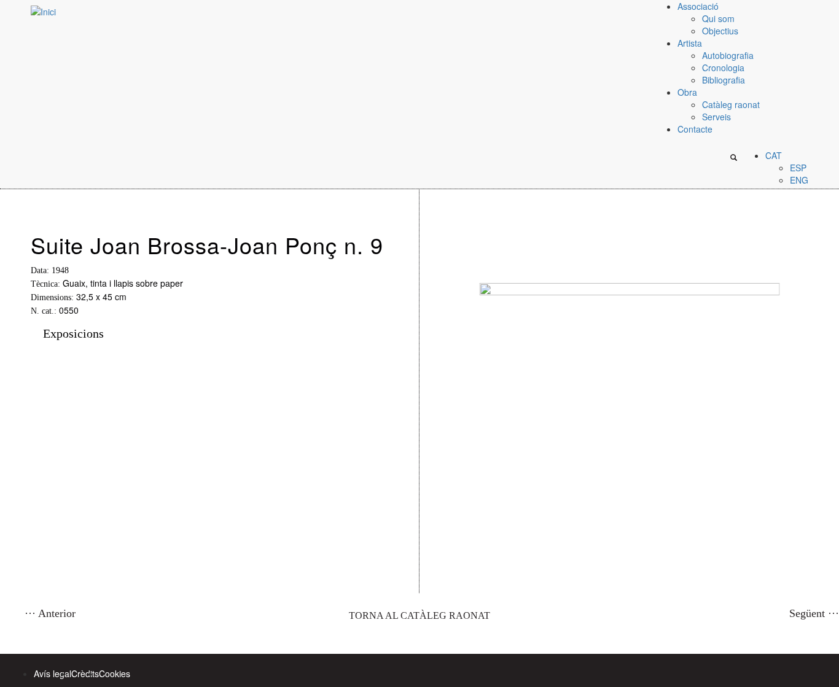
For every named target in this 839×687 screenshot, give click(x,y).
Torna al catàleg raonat (419, 615)
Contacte (694, 129)
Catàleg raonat (731, 104)
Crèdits (85, 673)
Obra (687, 92)
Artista (689, 43)
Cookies (114, 673)
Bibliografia (723, 80)
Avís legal (52, 673)
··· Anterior (50, 613)
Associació (698, 6)
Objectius (720, 31)
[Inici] (28, 11)
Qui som (718, 18)
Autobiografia (728, 55)
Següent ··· (814, 613)
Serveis (716, 117)
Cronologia (723, 67)
